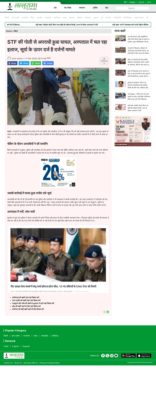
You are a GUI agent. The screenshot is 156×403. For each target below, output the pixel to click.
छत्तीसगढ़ (57, 17)
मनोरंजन (82, 7)
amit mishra (17, 58)
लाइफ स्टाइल (139, 17)
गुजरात (96, 17)
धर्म (147, 17)
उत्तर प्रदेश (15, 17)
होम (55, 7)
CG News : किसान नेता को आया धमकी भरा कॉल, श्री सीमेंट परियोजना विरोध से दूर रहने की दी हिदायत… (139, 96)
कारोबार (108, 17)
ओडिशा (79, 17)
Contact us (8, 363)
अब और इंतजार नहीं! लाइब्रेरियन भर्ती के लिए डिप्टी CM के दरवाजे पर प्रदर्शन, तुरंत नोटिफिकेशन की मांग (139, 39)
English (132, 2)
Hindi (6, 346)
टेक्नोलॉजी (117, 17)
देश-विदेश (67, 7)
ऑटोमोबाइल (127, 17)
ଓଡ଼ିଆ (149, 2)
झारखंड (39, 17)
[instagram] (112, 356)
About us (18, 363)
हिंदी (125, 2)
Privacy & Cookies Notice (49, 363)
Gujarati (26, 346)
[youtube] (116, 356)
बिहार (32, 17)
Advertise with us (31, 363)
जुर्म (102, 17)
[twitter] (107, 356)
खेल (106, 7)
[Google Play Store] (128, 355)
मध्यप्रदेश (48, 17)
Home (9, 31)
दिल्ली (7, 17)
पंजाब (65, 17)
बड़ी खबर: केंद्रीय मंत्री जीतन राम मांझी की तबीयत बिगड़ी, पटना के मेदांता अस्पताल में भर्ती (50, 24)
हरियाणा (72, 17)
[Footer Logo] (14, 356)
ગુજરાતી (141, 2)
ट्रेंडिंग (95, 7)
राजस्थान (88, 17)
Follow (49, 63)
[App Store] (144, 355)
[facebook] (103, 356)
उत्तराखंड (25, 17)
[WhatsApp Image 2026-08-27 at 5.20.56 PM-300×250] (58, 187)
